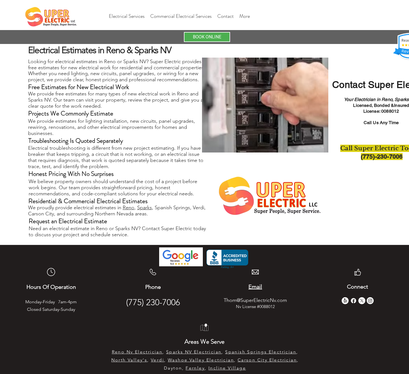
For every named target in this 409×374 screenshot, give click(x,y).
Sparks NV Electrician (193, 352)
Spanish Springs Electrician (260, 352)
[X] (361, 300)
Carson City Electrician (267, 360)
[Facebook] (353, 300)
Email (255, 286)
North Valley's (129, 360)
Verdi (157, 360)
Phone (153, 287)
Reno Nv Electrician (137, 352)
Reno (128, 208)
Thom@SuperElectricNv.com (255, 300)
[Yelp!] (345, 300)
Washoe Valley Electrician (201, 360)
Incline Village (227, 368)
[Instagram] (370, 300)
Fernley (195, 368)
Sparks (144, 208)
